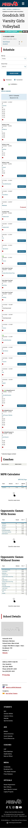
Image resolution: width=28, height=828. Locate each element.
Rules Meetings (8, 751)
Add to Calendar (6, 91)
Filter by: (3, 55)
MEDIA (6, 762)
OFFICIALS (8, 780)
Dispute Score (21, 120)
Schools (9, 9)
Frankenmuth (5, 216)
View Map (7, 675)
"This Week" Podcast (10, 771)
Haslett (4, 383)
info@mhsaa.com (23, 816)
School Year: (4, 63)
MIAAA (6, 731)
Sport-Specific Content (10, 789)
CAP (5, 749)
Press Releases (8, 774)
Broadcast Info (8, 769)
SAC (5, 711)
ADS (5, 727)
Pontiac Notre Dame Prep (8, 273)
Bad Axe (4, 149)
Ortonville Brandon (6, 184)
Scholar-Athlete (8, 713)
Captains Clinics (8, 716)
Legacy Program (8, 791)
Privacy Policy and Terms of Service (19, 820)
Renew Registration (9, 784)
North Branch (5, 437)
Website (5, 653)
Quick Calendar (8, 736)
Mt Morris (4, 129)
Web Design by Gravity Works (15, 822)
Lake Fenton (5, 248)
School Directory (8, 733)
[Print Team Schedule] (2, 89)
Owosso (4, 261)
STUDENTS (8, 707)
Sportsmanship (8, 720)
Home (3, 9)
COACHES (7, 745)
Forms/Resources (9, 738)
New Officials (7, 787)
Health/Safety (8, 754)
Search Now (14, 73)
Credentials (7, 767)
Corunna (4, 105)
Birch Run (4, 285)
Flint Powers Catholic (7, 415)
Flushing (4, 297)
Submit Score (21, 186)
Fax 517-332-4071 (14, 816)
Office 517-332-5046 (5, 816)
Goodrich (4, 487)
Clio (3, 238)
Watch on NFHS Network (13, 687)
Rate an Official (8, 756)
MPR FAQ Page (22, 479)
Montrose (4, 205)
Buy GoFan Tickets (11, 693)
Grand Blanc (5, 194)
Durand (4, 167)
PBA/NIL (6, 718)
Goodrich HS (16, 9)
